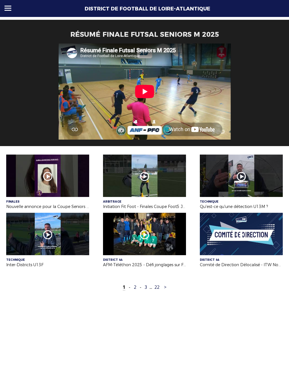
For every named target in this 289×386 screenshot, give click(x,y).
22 (156, 287)
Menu (8, 8)
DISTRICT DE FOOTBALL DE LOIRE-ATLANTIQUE (147, 9)
